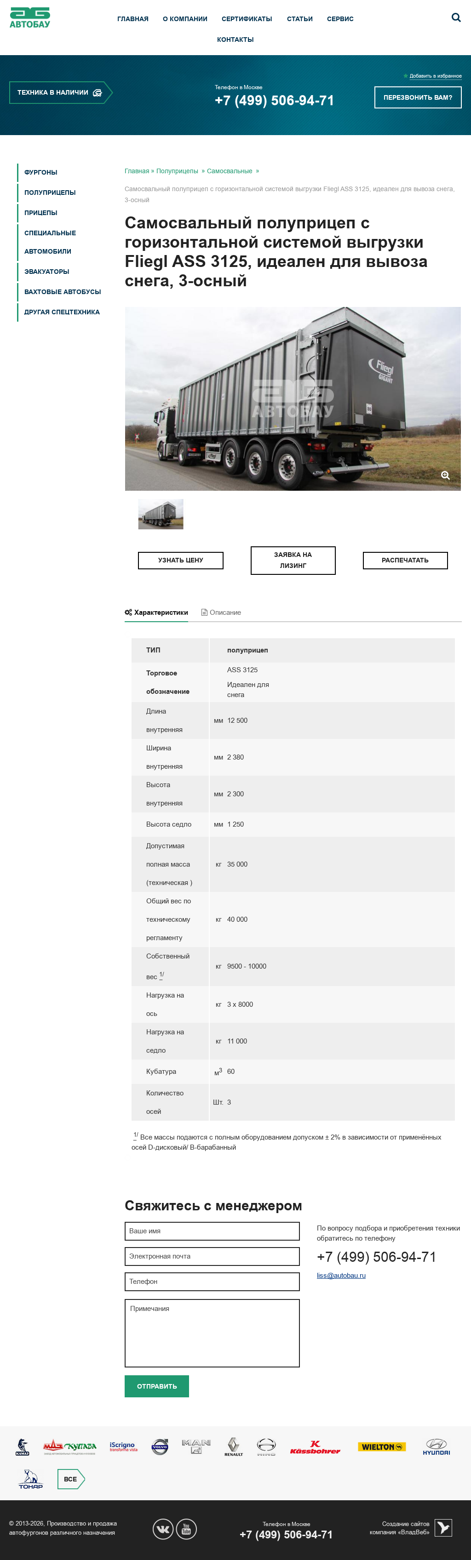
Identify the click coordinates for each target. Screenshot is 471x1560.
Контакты (235, 40)
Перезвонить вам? (418, 97)
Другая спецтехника (62, 312)
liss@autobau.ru (341, 1275)
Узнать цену (180, 560)
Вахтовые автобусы (62, 292)
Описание (225, 612)
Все (70, 1479)
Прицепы (40, 213)
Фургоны (40, 172)
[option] (293, 398)
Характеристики (161, 612)
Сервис (340, 19)
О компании (185, 19)
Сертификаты (247, 19)
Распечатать (405, 560)
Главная (133, 19)
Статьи (300, 19)
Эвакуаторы (46, 272)
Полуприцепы (50, 193)
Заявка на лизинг (293, 560)
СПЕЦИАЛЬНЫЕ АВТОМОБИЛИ (50, 242)
